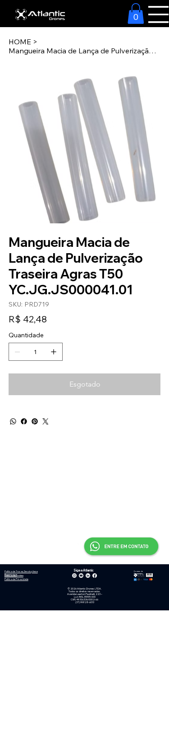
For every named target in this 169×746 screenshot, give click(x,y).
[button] (135, 13)
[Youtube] (81, 575)
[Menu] (158, 14)
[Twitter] (45, 421)
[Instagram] (74, 575)
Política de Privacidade (16, 579)
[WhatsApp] (13, 421)
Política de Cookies (14, 575)
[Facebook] (23, 421)
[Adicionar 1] (54, 352)
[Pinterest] (34, 421)
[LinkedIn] (88, 575)
